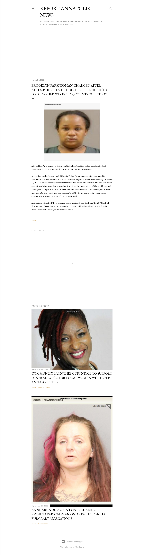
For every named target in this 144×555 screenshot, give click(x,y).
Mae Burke (79, 547)
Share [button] (34, 220)
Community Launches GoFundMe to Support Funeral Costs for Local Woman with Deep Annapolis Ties (72, 377)
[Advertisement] (72, 52)
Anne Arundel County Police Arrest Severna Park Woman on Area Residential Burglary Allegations (69, 514)
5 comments (43, 524)
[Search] (110, 8)
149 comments (44, 387)
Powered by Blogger (74, 541)
